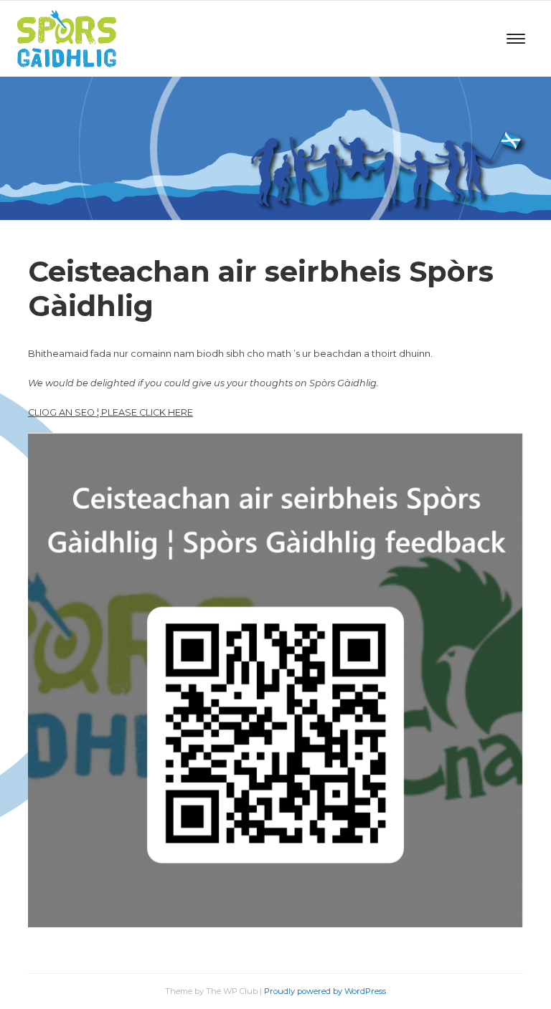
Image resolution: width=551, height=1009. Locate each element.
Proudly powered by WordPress (325, 991)
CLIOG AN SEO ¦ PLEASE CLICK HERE (110, 412)
